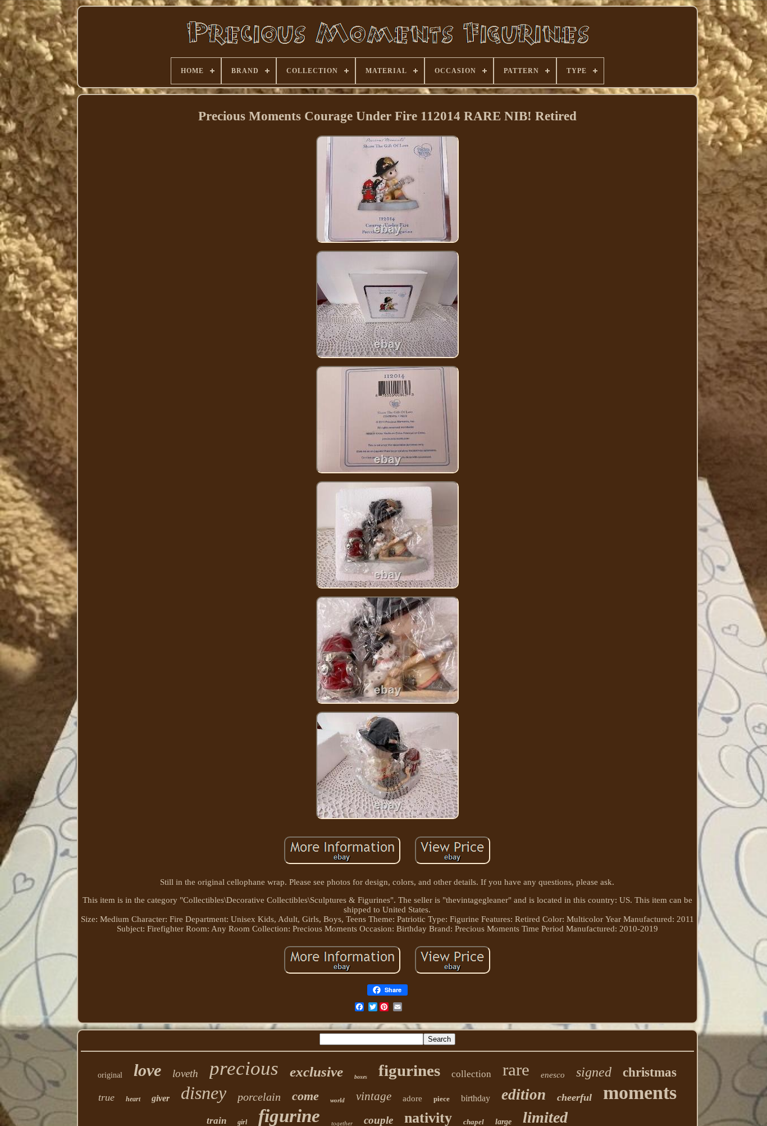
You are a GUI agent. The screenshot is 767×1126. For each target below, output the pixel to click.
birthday (475, 1098)
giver (161, 1098)
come (305, 1096)
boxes (360, 1077)
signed (593, 1072)
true (106, 1097)
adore (412, 1098)
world (337, 1100)
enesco (553, 1074)
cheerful (574, 1097)
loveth (185, 1073)
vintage (373, 1096)
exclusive (316, 1071)
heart (133, 1099)
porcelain (259, 1097)
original (110, 1075)
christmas (650, 1072)
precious (244, 1068)
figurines (409, 1070)
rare (516, 1069)
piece (441, 1099)
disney (203, 1093)
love (147, 1070)
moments (640, 1092)
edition (523, 1094)
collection (471, 1074)
